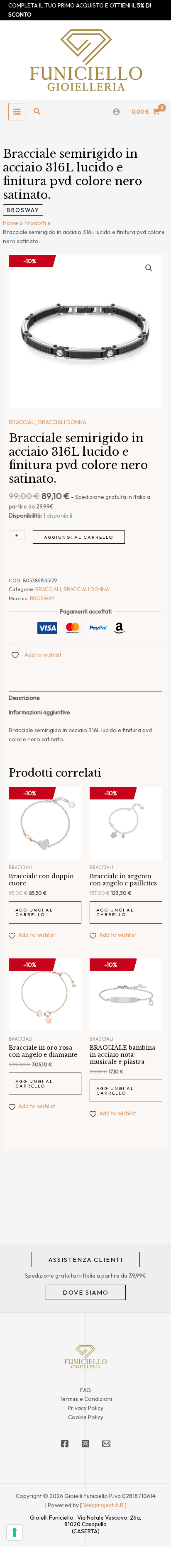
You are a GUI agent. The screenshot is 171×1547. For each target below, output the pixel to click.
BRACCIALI (22, 422)
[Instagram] (85, 1443)
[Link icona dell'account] (116, 111)
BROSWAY (23, 210)
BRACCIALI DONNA (62, 422)
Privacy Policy (85, 1408)
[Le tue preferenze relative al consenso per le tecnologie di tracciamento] (14, 1532)
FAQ (85, 1390)
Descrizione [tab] (24, 697)
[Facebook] (65, 1443)
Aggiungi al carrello (78, 537)
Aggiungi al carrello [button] (34, 912)
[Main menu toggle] (16, 111)
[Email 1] (106, 1443)
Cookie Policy (85, 1417)
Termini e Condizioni (85, 1399)
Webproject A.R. (104, 1505)
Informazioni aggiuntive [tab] (39, 712)
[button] (37, 111)
